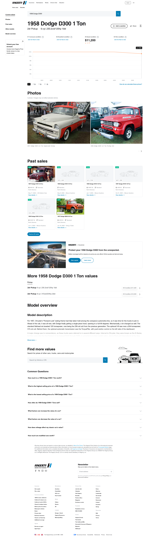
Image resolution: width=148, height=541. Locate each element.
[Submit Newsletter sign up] (111, 471)
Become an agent (39, 526)
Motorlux (77, 526)
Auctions (57, 488)
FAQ (97, 513)
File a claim (37, 491)
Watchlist (22, 7)
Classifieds (57, 491)
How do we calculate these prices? (131, 84)
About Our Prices (78, 445)
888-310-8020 (78, 511)
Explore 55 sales (34, 234)
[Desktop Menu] (133, 2)
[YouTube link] (46, 470)
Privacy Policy (106, 475)
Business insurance (39, 515)
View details (31, 195)
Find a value (15, 7)
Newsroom (98, 500)
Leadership (98, 493)
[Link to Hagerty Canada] (39, 534)
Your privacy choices (81, 534)
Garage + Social (59, 513)
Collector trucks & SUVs (41, 502)
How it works (58, 495)
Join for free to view (34, 39)
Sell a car (57, 493)
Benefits (77, 495)
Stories (56, 504)
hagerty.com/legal (77, 449)
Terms (97, 517)
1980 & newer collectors (40, 497)
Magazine (77, 500)
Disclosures (97, 534)
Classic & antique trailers (41, 504)
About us (98, 491)
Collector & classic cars (40, 499)
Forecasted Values (103, 447)
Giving (97, 506)
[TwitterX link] (39, 470)
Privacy (98, 515)
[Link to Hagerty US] (35, 534)
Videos (56, 502)
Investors (98, 504)
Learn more (87, 260)
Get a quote (74, 260)
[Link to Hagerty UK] (42, 534)
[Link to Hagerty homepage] (43, 465)
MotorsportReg (58, 517)
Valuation (77, 491)
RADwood (77, 528)
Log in (128, 2)
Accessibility (90, 534)
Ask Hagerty (78, 493)
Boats (36, 511)
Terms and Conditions (83, 477)
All (55, 506)
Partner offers (78, 497)
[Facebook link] (35, 470)
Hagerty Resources (60, 515)
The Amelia (78, 519)
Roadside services (80, 508)
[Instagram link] (42, 470)
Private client (38, 513)
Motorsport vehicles (39, 508)
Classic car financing (40, 517)
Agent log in (37, 528)
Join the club (78, 488)
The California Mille (80, 522)
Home (97, 488)
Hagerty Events (79, 517)
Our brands (98, 495)
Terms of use (109, 534)
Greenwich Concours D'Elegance (83, 524)
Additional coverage (39, 519)
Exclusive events (79, 502)
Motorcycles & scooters (40, 506)
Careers (98, 497)
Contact (98, 502)
